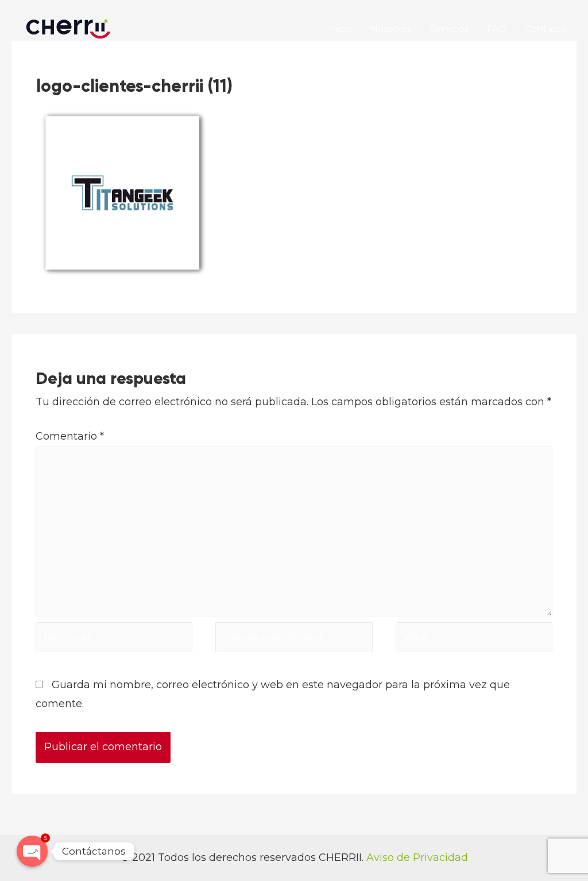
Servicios (449, 29)
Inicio (340, 29)
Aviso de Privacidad (417, 857)
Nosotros (390, 29)
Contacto (546, 29)
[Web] (474, 639)
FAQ (496, 29)
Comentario (70, 436)
